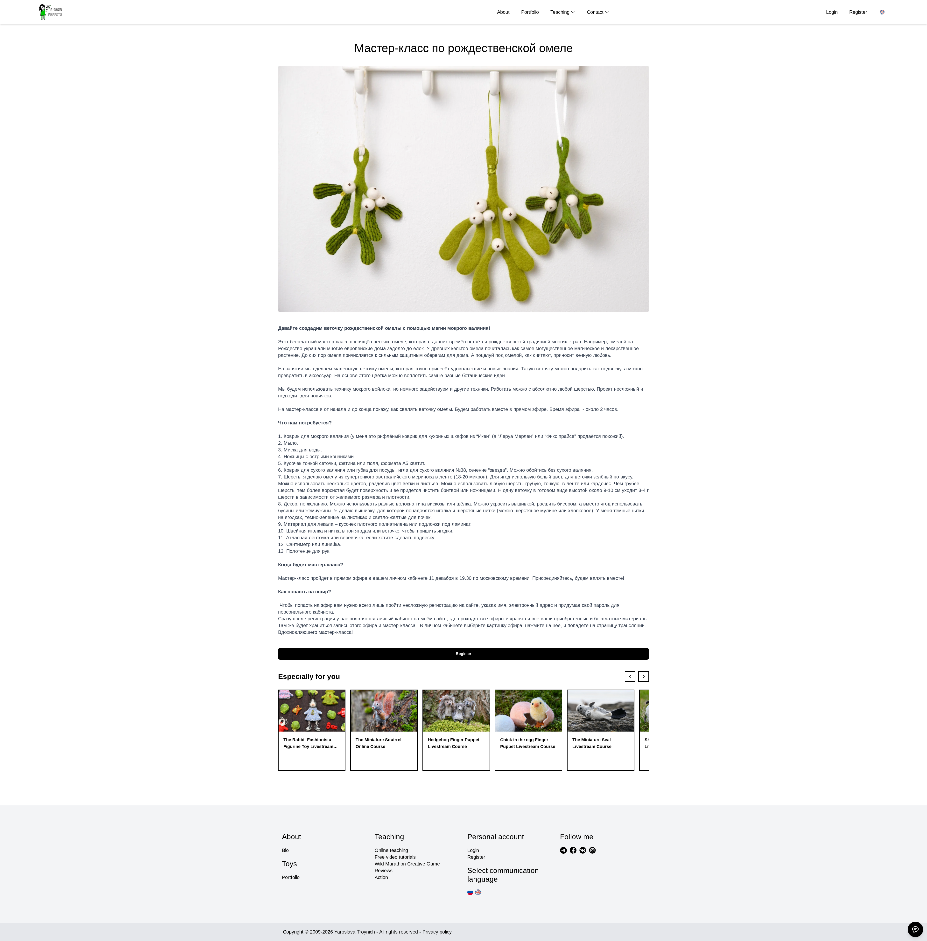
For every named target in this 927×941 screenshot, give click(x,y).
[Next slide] (643, 676)
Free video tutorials (395, 857)
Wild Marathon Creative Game (407, 863)
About (503, 12)
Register (858, 12)
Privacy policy (437, 931)
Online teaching (391, 850)
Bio (285, 850)
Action (381, 877)
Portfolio (530, 12)
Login (832, 12)
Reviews (384, 870)
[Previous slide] (630, 676)
